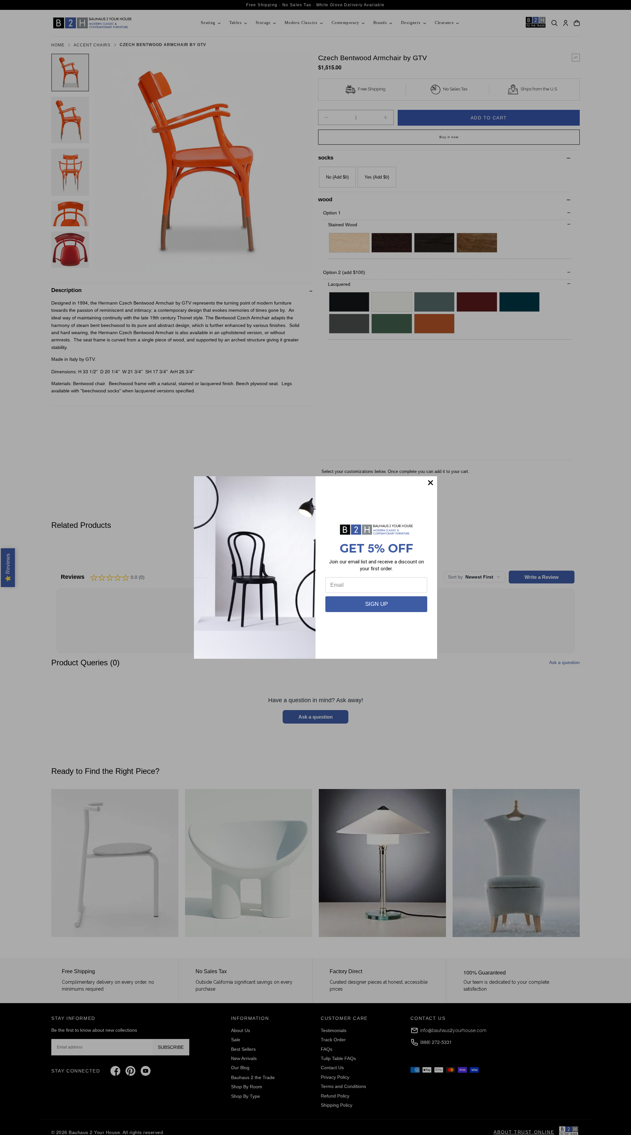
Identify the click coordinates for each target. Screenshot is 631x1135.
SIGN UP (376, 604)
